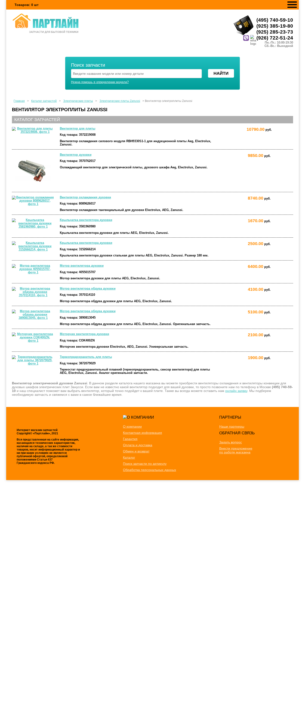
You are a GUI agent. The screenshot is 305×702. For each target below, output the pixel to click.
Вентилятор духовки (76, 154)
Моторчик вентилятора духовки (84, 334)
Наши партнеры (231, 426)
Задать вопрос (230, 442)
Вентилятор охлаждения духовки (85, 197)
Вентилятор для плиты (77, 128)
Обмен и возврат (136, 451)
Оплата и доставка (137, 445)
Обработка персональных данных (149, 470)
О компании (132, 426)
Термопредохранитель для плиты (86, 357)
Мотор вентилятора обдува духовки (88, 288)
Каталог (129, 457)
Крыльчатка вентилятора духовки (86, 220)
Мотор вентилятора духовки (82, 265)
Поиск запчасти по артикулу (145, 464)
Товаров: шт (27, 5)
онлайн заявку (236, 391)
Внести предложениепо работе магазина (235, 450)
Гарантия (130, 439)
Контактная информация (142, 433)
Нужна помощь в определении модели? (100, 82)
